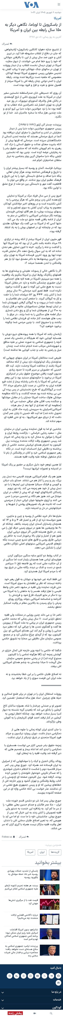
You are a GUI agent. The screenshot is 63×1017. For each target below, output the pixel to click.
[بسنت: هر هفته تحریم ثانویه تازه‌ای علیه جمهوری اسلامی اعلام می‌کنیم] (49, 889)
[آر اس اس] (16, 975)
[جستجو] (51, 1013)
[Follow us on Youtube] (37, 975)
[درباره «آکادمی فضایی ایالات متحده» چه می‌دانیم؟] (49, 919)
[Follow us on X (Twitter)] (44, 975)
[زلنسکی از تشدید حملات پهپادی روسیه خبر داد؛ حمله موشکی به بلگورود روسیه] (49, 875)
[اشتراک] (58, 983)
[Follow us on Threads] (23, 975)
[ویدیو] (34, 1013)
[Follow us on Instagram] (30, 975)
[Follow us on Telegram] (51, 975)
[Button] (7, 44)
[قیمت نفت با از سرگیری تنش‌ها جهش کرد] (49, 904)
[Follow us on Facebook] (58, 975)
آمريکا (57, 18)
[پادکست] (9, 975)
